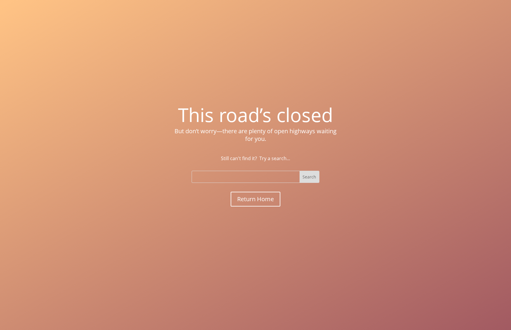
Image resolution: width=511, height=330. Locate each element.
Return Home (255, 199)
